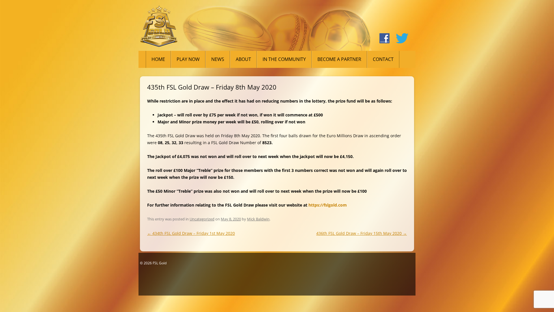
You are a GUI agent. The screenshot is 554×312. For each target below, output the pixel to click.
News (217, 59)
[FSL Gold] (159, 28)
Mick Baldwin (258, 219)
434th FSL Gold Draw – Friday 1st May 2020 (191, 233)
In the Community (284, 59)
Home (158, 59)
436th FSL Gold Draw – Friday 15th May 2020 (361, 233)
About (243, 59)
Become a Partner (339, 59)
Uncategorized (202, 219)
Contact (383, 59)
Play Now (188, 59)
